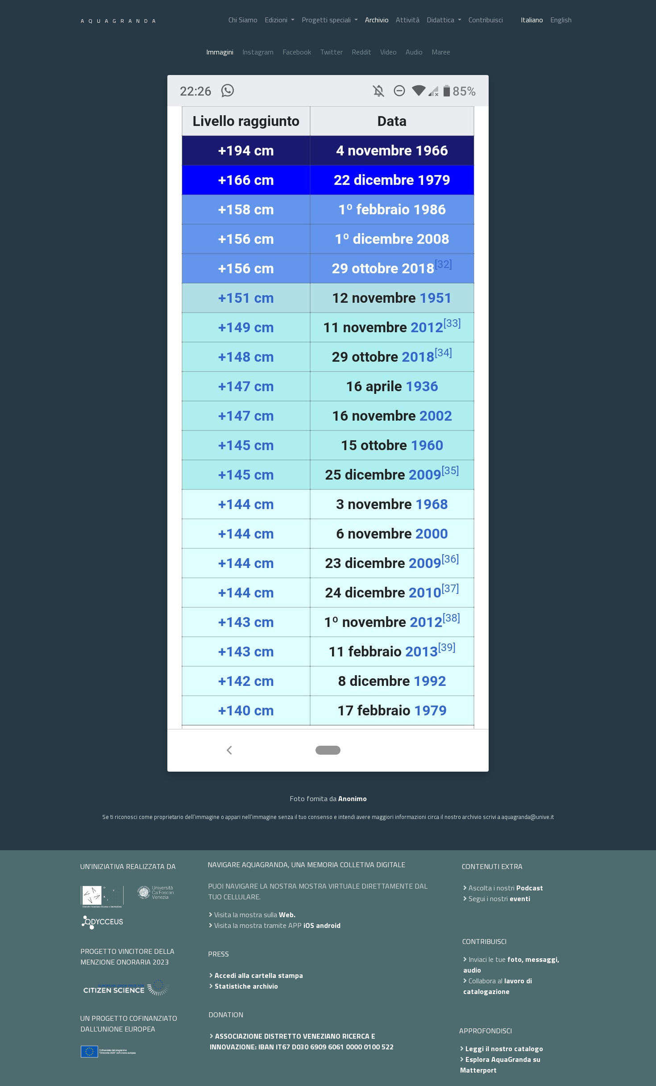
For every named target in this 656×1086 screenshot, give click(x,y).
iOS (308, 925)
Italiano (532, 19)
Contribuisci (486, 19)
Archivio (377, 19)
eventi (520, 898)
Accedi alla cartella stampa (259, 975)
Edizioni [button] (277, 19)
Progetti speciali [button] (327, 19)
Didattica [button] (441, 19)
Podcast (529, 887)
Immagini (219, 51)
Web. (287, 914)
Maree (441, 51)
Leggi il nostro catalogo (504, 1048)
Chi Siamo (242, 19)
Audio (414, 51)
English (561, 19)
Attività (407, 19)
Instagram (258, 51)
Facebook (296, 51)
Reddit (361, 51)
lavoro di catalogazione (497, 986)
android (328, 925)
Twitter (331, 51)
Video (388, 51)
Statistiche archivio (246, 986)
